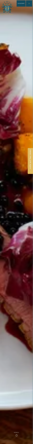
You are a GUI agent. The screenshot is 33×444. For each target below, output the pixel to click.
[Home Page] (7, 8)
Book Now (21, 3)
